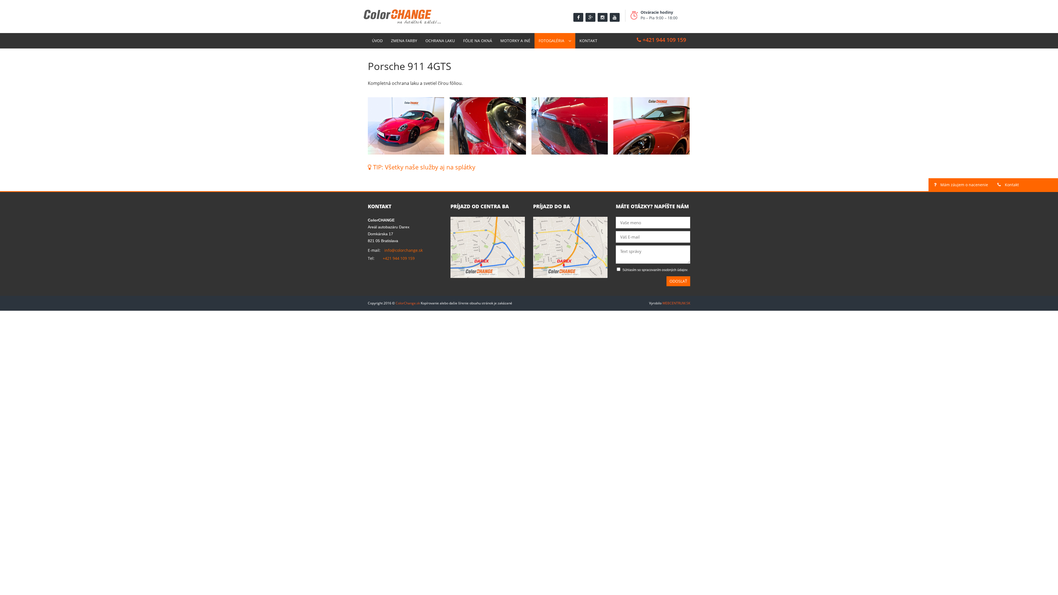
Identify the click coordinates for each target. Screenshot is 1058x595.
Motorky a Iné (515, 40)
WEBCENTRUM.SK (676, 303)
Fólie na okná (477, 40)
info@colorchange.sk (403, 250)
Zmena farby (404, 40)
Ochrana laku (440, 40)
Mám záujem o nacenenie (963, 184)
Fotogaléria (551, 40)
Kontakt (588, 40)
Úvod (377, 40)
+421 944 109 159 (663, 40)
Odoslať (678, 281)
